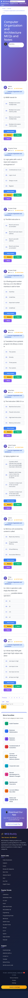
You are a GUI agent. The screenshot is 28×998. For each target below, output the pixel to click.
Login (2, 5)
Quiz (4, 878)
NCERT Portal (6, 921)
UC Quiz (5, 900)
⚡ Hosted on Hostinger (14, 987)
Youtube (5, 959)
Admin (10, 86)
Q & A (4, 930)
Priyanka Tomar (12, 148)
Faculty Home (5, 3)
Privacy (14, 980)
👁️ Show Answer (9, 131)
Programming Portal (8, 915)
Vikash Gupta (12, 445)
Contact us (5, 956)
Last (3, 701)
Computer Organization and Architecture (14, 10)
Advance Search (7, 875)
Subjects (5, 863)
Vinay (9, 577)
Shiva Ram (11, 330)
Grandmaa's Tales (7, 897)
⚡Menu (7, 138)
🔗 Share (17, 135)
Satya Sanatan (6, 936)
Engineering (6, 912)
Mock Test (5, 872)
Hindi (4, 903)
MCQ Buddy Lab (7, 909)
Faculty (9, 8)
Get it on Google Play (14, 824)
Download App (6, 950)
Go (4, 707)
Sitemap (14, 983)
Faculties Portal (7, 924)
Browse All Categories (8, 869)
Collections (5, 894)
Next (7, 701)
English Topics (6, 884)
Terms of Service (14, 977)
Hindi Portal (22, 3)
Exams (4, 866)
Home (3, 8)
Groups (5, 927)
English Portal (14, 3)
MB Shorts (5, 918)
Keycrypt (5, 939)
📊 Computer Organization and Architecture (13, 92)
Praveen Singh (12, 208)
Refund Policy (6, 962)
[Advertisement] (14, 62)
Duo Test (5, 881)
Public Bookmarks (7, 860)
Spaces (4, 933)
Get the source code (8, 965)
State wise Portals (7, 906)
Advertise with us (7, 953)
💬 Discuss (8, 135)
